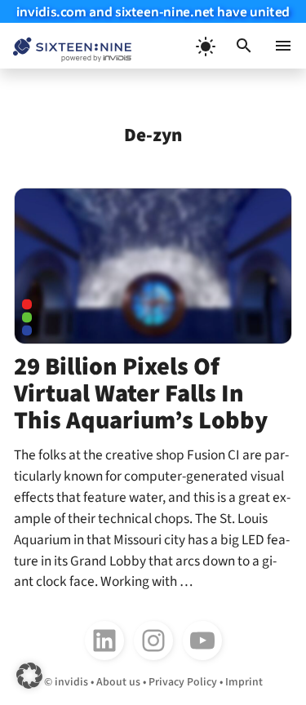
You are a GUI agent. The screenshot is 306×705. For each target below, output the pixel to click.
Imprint (244, 682)
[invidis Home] (65, 46)
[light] (204, 46)
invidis (71, 682)
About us (118, 682)
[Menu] (283, 46)
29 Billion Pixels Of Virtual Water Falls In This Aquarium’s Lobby (141, 393)
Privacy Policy (183, 682)
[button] (244, 46)
